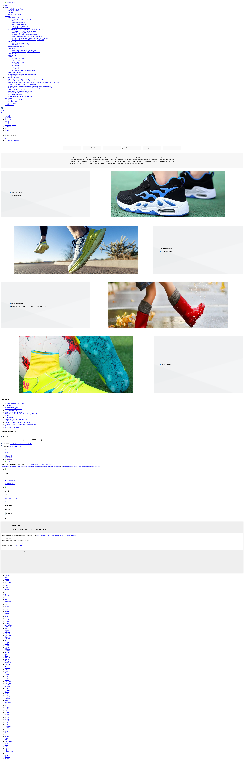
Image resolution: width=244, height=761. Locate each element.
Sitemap (48, 464)
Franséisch (8, 126)
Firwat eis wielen (13, 11)
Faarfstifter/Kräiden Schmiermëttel (18, 93)
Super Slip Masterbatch (85, 466)
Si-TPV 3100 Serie (18, 58)
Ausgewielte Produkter (38, 464)
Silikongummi (12, 53)
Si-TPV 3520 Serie (18, 67)
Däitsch (7, 121)
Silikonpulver (16, 21)
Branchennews (12, 101)
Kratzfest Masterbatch (18, 22)
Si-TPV (10, 57)
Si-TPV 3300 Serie (18, 60)
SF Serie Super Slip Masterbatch (22, 33)
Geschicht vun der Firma (15, 9)
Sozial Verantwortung (14, 14)
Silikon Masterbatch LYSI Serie (21, 19)
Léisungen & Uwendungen (13, 77)
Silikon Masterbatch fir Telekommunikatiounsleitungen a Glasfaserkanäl (30, 88)
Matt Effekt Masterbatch (15, 72)
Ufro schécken (5, 453)
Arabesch (7, 130)
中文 (6, 132)
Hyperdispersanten (10, 426)
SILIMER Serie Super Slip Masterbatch (24, 31)
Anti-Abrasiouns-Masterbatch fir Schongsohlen (22, 84)
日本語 (7, 123)
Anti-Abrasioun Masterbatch (20, 24)
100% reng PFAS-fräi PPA (20, 43)
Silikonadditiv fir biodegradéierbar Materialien (26, 52)
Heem (6, 5)
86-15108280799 (26, 444)
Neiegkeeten (8, 98)
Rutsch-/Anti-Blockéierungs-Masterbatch (17, 419)
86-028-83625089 (15, 444)
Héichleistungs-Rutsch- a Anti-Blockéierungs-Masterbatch (25, 29)
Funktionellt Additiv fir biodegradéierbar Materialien (20, 424)
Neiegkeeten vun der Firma (16, 100)
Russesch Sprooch (10, 125)
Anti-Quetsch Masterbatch (20, 26)
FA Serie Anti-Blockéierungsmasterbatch (24, 34)
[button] (72, 148)
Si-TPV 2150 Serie (18, 62)
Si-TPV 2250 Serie (18, 64)
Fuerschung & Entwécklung (13, 76)
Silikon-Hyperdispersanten (16, 46)
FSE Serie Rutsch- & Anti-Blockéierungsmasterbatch (28, 40)
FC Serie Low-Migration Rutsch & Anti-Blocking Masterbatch (31, 38)
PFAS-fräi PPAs (9, 421)
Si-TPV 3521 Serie (18, 69)
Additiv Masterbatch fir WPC (21, 28)
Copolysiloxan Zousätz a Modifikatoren (24, 50)
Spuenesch (8, 118)
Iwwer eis (7, 7)
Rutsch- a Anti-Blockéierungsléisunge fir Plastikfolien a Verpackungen (29, 86)
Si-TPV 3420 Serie (18, 65)
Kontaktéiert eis (9, 105)
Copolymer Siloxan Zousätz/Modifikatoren (17, 422)
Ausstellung (12, 103)
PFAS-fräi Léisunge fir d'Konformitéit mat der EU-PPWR (25, 79)
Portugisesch (8, 119)
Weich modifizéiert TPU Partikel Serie (23, 70)
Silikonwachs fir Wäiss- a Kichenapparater (21, 91)
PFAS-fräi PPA (13, 41)
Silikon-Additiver (13, 17)
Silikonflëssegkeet (13, 55)
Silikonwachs (12, 48)
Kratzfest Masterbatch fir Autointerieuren (20, 81)
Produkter (7, 16)
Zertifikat (11, 12)
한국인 (7, 128)
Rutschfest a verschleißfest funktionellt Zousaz (22, 74)
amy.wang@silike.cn (14, 446)
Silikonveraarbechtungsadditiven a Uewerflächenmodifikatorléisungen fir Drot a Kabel (34, 82)
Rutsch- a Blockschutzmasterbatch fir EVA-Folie (27, 36)
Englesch (7, 116)
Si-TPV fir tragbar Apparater (17, 89)
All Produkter (96, 466)
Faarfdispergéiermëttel (15, 94)
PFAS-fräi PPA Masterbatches (21, 45)
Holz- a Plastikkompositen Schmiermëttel (20, 96)
